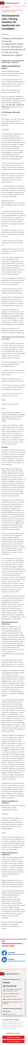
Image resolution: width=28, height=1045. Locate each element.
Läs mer (13, 1028)
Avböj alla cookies (13, 1037)
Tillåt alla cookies (13, 1041)
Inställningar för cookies (13, 1033)
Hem (3, 7)
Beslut (7, 7)
